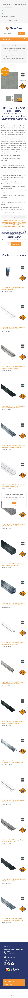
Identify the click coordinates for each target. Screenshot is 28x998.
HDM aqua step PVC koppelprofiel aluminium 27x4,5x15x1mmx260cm (12, 919)
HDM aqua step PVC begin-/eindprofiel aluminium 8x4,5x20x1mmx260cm (13, 446)
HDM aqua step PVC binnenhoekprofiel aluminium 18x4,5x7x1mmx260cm (13, 604)
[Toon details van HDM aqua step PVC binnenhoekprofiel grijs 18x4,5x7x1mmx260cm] (14, 509)
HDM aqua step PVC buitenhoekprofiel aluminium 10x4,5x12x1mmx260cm (13, 761)
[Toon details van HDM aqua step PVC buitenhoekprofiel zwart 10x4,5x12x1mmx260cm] (14, 706)
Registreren (4, 16)
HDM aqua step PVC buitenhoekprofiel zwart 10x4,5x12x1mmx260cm (13, 722)
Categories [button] (6, 39)
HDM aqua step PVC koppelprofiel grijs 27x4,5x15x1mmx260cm (13, 840)
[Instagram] (8, 963)
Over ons (24, 992)
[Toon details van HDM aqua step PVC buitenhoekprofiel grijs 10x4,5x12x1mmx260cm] (14, 667)
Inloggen (12, 16)
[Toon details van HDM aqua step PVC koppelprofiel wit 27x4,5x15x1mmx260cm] (14, 785)
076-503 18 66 (10, 953)
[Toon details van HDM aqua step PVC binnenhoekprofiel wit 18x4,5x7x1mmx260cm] (14, 470)
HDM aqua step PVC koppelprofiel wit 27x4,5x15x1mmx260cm (13, 801)
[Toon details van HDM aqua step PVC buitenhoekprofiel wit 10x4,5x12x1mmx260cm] (14, 627)
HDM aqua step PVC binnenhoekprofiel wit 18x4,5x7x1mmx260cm (13, 485)
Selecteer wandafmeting (9, 217)
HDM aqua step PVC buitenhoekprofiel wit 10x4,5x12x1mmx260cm (13, 643)
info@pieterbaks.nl (11, 957)
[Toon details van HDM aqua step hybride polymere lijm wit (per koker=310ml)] (14, 272)
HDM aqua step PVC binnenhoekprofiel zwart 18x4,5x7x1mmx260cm (13, 564)
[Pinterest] (12, 963)
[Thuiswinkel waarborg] (14, 969)
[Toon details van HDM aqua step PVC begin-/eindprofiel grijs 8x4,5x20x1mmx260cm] (14, 351)
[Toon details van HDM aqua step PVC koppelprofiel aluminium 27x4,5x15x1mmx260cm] (14, 903)
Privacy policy (14, 995)
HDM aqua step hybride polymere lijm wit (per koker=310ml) (13, 288)
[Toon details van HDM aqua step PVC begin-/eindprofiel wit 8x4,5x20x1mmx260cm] (14, 312)
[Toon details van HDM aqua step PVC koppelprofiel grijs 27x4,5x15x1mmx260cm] (14, 825)
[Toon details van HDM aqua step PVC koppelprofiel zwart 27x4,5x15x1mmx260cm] (14, 864)
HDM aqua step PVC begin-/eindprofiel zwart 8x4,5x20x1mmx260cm (13, 406)
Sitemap (4, 992)
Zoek (21, 33)
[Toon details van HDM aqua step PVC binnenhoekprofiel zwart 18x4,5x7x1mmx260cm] (14, 549)
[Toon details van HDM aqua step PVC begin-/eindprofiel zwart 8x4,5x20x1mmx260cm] (14, 391)
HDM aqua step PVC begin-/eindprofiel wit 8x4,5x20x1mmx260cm (13, 328)
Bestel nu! (15, 244)
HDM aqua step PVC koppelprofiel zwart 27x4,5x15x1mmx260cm (14, 880)
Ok (14, 503)
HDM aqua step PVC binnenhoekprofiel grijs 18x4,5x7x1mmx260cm (13, 525)
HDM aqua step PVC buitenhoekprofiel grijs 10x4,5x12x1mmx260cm (13, 682)
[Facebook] (5, 963)
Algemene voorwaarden (14, 992)
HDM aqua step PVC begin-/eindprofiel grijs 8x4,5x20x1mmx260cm (13, 367)
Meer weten (14, 505)
